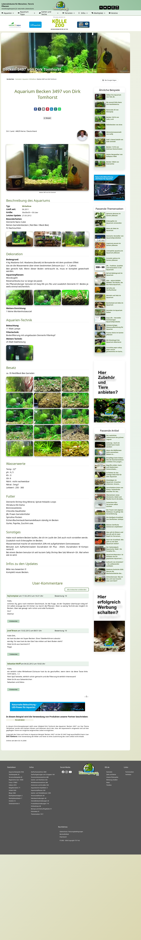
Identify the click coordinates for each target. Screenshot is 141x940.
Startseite (18, 79)
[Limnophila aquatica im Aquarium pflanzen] (100, 255)
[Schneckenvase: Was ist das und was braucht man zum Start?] (100, 581)
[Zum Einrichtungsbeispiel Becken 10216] (100, 121)
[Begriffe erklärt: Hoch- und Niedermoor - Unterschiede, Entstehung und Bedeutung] (100, 469)
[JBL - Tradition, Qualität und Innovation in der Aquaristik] (100, 269)
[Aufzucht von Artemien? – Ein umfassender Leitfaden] (100, 566)
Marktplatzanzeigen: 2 (15, 795)
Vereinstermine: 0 (14, 803)
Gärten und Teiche (46, 13)
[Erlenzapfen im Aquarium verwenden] (100, 225)
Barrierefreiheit (64, 834)
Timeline (108, 785)
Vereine (114, 13)
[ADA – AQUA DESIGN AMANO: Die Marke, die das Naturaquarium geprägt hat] (100, 284)
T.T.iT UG (77, 840)
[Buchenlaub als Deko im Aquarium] (100, 307)
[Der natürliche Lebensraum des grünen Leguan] (100, 439)
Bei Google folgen (110, 80)
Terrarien (69, 13)
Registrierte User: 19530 (16, 780)
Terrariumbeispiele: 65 (15, 777)
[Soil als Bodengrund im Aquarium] (100, 277)
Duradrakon (20, 720)
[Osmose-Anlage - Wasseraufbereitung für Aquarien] (100, 329)
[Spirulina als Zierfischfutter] (100, 292)
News (108, 782)
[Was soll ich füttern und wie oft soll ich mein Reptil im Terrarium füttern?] (100, 536)
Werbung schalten (112, 780)
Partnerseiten (129, 772)
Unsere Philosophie (112, 777)
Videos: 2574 (12, 785)
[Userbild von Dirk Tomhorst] (82, 140)
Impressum (63, 837)
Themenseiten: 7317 (37, 814)
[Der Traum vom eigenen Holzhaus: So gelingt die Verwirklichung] (100, 514)
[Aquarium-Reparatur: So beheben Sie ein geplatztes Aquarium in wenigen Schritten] (100, 558)
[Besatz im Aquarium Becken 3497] (19, 391)
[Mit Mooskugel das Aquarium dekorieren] (100, 344)
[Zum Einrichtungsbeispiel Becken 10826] (100, 166)
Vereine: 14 (12, 801)
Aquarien (8, 13)
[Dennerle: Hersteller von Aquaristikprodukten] (100, 240)
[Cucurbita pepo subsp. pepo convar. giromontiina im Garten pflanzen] (100, 351)
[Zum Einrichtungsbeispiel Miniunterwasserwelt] (100, 136)
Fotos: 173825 (13, 782)
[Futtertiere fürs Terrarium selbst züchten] (100, 506)
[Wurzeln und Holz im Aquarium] (100, 299)
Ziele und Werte (111, 774)
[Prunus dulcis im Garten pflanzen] (100, 336)
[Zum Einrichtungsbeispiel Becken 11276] (100, 151)
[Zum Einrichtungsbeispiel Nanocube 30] (100, 113)
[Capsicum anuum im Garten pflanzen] (100, 247)
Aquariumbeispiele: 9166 (16, 772)
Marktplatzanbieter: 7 (15, 798)
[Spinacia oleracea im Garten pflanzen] (100, 217)
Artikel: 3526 (12, 790)
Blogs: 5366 (12, 793)
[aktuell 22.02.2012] (75, 246)
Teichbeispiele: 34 (14, 774)
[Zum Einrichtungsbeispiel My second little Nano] (100, 106)
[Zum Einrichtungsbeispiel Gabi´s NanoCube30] (100, 143)
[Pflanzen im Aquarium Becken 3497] (19, 304)
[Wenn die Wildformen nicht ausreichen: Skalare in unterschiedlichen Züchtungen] (100, 454)
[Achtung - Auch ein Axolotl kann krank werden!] (100, 447)
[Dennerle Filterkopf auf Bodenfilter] (19, 359)
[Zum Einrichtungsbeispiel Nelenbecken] (100, 128)
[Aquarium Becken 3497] (19, 246)
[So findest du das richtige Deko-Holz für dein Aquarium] (100, 476)
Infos (83, 13)
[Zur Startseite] (88, 775)
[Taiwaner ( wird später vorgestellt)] (75, 439)
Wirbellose (32, 79)
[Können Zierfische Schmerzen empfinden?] (100, 528)
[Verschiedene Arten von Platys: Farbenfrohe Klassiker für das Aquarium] (100, 491)
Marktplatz (98, 13)
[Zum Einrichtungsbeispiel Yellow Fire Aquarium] (100, 99)
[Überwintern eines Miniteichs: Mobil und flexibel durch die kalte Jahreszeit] (100, 499)
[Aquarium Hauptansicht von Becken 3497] (47, 189)
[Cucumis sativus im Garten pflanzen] (100, 262)
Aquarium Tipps (24, 13)
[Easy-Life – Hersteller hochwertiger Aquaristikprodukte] (100, 322)
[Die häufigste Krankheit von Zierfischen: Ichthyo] (100, 521)
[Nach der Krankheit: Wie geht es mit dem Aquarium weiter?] (100, 543)
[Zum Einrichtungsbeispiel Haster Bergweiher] (100, 158)
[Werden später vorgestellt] (47, 246)
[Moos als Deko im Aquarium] (100, 232)
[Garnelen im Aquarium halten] (100, 314)
